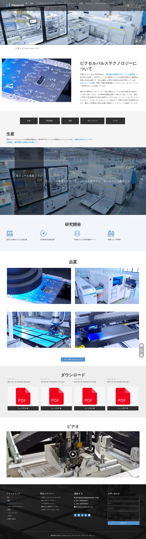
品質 (70, 121)
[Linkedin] (78, 515)
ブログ (112, 3)
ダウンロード (92, 121)
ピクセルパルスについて (46, 3)
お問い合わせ (31, 7)
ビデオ (115, 121)
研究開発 (49, 121)
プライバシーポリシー (88, 535)
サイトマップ (75, 535)
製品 (32, 3)
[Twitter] (82, 515)
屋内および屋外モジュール (49, 506)
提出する (123, 523)
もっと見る (22, 408)
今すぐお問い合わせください (73, 359)
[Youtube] (85, 515)
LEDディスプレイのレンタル (50, 509)
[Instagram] (89, 515)
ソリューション (101, 3)
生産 (28, 121)
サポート (89, 3)
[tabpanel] (29, 181)
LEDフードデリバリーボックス (51, 497)
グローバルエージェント (67, 3)
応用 (81, 3)
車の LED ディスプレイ (48, 500)
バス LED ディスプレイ (48, 503)
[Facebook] (75, 515)
